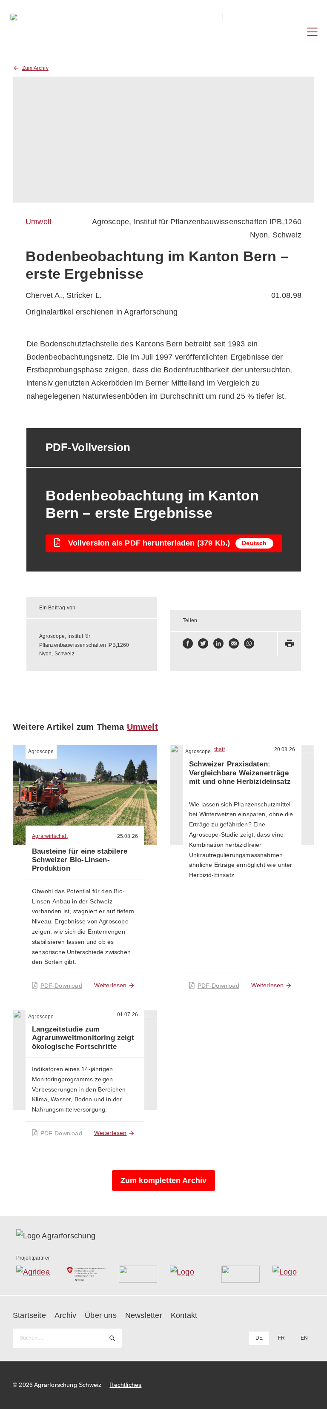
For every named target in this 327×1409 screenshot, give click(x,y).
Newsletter (143, 1315)
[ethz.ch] (189, 1274)
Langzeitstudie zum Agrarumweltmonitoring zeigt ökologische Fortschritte (83, 1038)
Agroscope (41, 752)
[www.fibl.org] (240, 1274)
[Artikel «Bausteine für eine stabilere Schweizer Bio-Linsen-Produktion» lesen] (85, 795)
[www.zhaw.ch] (291, 1274)
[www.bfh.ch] (138, 1274)
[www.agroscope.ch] (86, 1274)
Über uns (100, 1315)
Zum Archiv (35, 68)
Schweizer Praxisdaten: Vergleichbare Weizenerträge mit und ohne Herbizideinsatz (240, 773)
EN (304, 1338)
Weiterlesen (110, 985)
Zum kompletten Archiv (163, 1180)
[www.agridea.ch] (35, 1274)
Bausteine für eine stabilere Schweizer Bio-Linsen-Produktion (79, 860)
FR (281, 1338)
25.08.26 (127, 836)
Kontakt (184, 1315)
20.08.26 (284, 749)
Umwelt (39, 221)
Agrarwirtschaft (50, 836)
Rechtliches (125, 1384)
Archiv (65, 1315)
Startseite (29, 1315)
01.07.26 (127, 1014)
